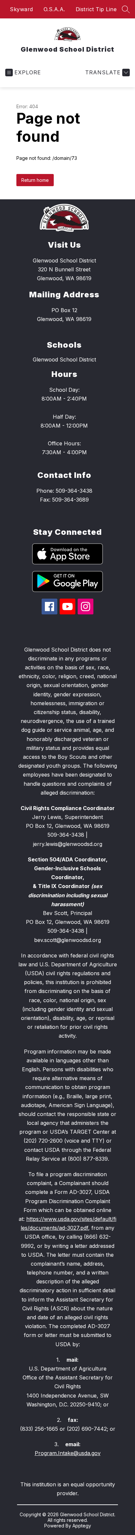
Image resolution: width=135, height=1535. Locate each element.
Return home (35, 180)
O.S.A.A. (54, 9)
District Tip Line (96, 9)
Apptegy (81, 1525)
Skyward (21, 9)
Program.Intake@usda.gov (68, 1453)
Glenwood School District (64, 359)
